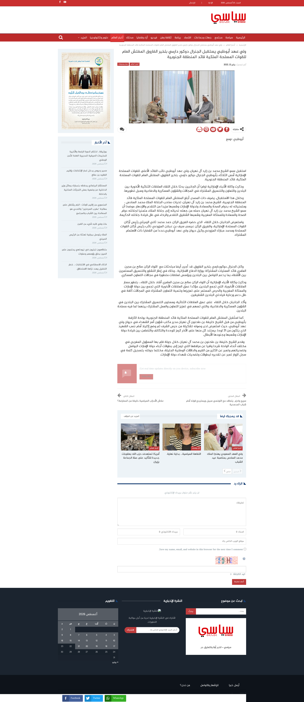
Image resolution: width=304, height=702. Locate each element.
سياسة (229, 37)
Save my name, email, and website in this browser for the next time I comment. (201, 550)
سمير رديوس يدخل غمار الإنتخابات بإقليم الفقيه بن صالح (86, 173)
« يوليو (115, 662)
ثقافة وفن (166, 37)
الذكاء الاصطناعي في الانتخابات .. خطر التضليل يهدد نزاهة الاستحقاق (88, 267)
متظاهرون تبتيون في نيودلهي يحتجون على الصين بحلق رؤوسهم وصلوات (84, 252)
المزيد (83, 37)
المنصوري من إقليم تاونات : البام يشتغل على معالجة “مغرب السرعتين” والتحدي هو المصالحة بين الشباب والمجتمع (85, 209)
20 (87, 646)
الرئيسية (240, 37)
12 (96, 641)
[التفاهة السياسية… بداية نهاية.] (182, 437)
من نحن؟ (185, 685)
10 (114, 641)
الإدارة (210, 3)
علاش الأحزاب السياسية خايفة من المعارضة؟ (140, 401)
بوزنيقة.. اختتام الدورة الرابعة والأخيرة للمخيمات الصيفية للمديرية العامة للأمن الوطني (87, 156)
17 (114, 646)
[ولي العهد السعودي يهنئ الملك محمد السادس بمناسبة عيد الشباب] (223, 437)
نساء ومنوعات (123, 64)
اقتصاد (187, 37)
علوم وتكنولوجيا (99, 37)
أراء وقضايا (142, 37)
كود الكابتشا (239, 574)
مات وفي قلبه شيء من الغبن (92, 224)
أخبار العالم (117, 37)
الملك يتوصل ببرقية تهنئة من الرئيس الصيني (88, 237)
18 (106, 646)
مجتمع (218, 37)
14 (79, 641)
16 (62, 641)
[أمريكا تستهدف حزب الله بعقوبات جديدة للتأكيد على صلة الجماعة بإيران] (140, 437)
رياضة (178, 37)
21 (79, 646)
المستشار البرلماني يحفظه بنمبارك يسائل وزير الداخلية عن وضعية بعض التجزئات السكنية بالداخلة (84, 190)
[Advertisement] (129, 17)
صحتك (130, 37)
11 (106, 641)
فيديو (154, 37)
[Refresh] (244, 558)
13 (87, 641)
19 (96, 646)
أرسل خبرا (234, 685)
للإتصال (192, 3)
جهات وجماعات (203, 37)
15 (70, 641)
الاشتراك (130, 630)
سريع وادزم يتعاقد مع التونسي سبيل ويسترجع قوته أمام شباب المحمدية (216, 403)
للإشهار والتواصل (209, 685)
